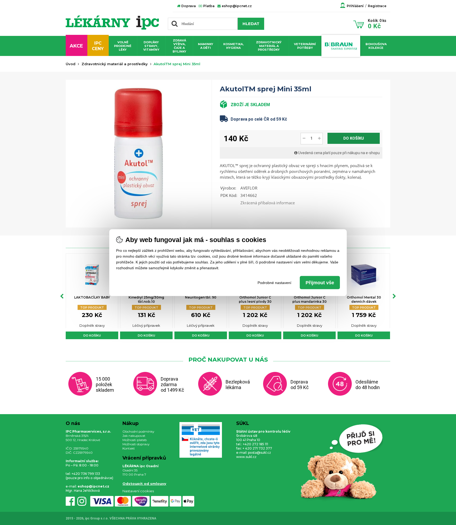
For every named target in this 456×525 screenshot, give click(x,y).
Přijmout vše (320, 282)
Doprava (188, 6)
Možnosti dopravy (136, 444)
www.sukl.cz (246, 457)
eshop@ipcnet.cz (236, 6)
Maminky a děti (205, 46)
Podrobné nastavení (274, 282)
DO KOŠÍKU (353, 138)
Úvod (70, 64)
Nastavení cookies (138, 491)
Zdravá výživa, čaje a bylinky (179, 46)
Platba (208, 6)
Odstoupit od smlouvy (144, 483)
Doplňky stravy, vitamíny (151, 45)
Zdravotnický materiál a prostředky (269, 45)
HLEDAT (251, 23)
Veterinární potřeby (305, 46)
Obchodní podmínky (138, 431)
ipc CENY (98, 46)
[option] (92, 296)
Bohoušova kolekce (376, 46)
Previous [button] (61, 296)
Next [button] (394, 296)
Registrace (377, 6)
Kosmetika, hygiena (233, 46)
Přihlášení (355, 6)
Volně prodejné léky (122, 45)
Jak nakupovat (133, 436)
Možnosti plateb (134, 440)
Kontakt (128, 448)
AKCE (76, 46)
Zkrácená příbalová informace (267, 202)
